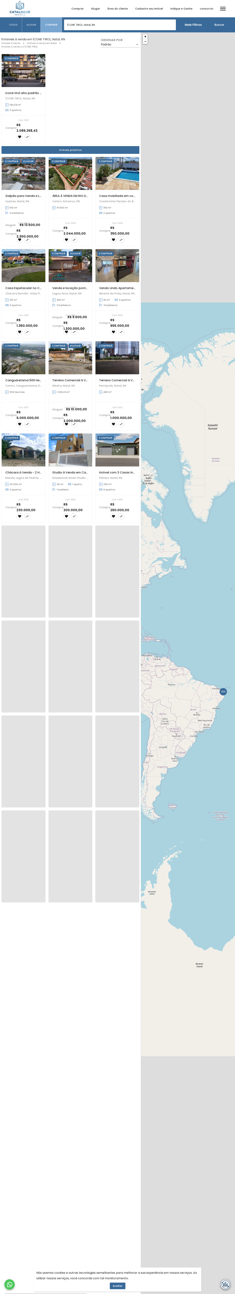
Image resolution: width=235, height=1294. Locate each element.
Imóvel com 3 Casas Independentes (126, 472)
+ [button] (145, 36)
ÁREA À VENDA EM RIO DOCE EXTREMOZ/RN (82, 196)
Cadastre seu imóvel (149, 8)
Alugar (95, 8)
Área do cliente (117, 8)
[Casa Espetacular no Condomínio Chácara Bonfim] (23, 265)
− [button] (145, 41)
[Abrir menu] (223, 9)
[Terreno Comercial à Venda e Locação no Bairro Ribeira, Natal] (70, 357)
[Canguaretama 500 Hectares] (23, 357)
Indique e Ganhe (181, 8)
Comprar (77, 8)
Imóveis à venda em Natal (42, 43)
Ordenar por (112, 40)
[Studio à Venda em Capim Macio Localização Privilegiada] (70, 450)
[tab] (13, 24)
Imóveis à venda (10, 43)
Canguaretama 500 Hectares (27, 380)
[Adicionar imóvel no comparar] (27, 137)
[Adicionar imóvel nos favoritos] (20, 137)
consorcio (206, 8)
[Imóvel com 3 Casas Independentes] (117, 450)
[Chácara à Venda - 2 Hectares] (23, 450)
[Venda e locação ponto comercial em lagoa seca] (70, 265)
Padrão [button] (106, 44)
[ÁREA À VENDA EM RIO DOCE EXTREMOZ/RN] (70, 173)
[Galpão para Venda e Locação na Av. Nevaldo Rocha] (23, 173)
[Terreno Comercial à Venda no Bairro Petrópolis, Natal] (117, 357)
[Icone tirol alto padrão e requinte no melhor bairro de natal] (23, 70)
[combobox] (120, 25)
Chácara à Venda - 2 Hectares (28, 472)
